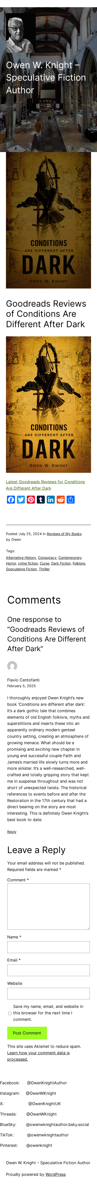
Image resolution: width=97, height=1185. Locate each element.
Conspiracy (47, 557)
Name (14, 936)
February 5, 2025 (21, 686)
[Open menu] (48, 105)
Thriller (44, 569)
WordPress (56, 1174)
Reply (11, 832)
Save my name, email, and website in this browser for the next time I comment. (48, 1013)
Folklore (79, 563)
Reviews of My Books (64, 534)
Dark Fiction (61, 563)
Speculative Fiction (21, 569)
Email (14, 960)
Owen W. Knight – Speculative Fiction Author (46, 78)
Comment (18, 879)
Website (14, 983)
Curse (44, 563)
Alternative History (21, 557)
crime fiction (28, 563)
